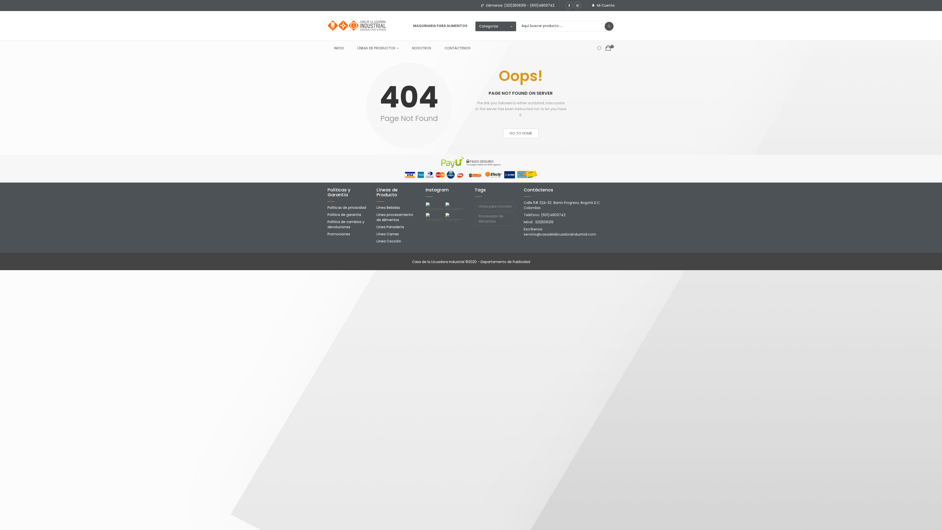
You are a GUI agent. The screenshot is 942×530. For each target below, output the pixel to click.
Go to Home (521, 133)
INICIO (339, 48)
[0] (608, 48)
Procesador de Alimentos (491, 219)
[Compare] (599, 48)
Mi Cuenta (606, 5)
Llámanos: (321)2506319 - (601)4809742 (520, 5)
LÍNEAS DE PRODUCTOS (376, 48)
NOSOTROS (421, 48)
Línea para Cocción (495, 206)
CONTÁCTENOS (458, 48)
